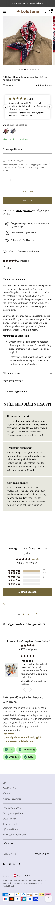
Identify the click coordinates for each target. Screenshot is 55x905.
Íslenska (6, 876)
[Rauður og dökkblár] (6, 131)
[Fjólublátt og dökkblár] (13, 131)
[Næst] (50, 3)
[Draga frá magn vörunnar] (5, 180)
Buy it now (28, 200)
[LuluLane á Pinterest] (14, 864)
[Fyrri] (4, 3)
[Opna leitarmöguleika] (44, 11)
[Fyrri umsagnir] (5, 107)
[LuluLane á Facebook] (4, 864)
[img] (27, 645)
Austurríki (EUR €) (23, 876)
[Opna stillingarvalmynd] (4, 11)
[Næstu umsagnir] (50, 107)
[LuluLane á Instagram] (9, 864)
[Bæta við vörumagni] (15, 180)
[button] (27, 107)
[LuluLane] (27, 11)
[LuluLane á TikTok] (19, 864)
